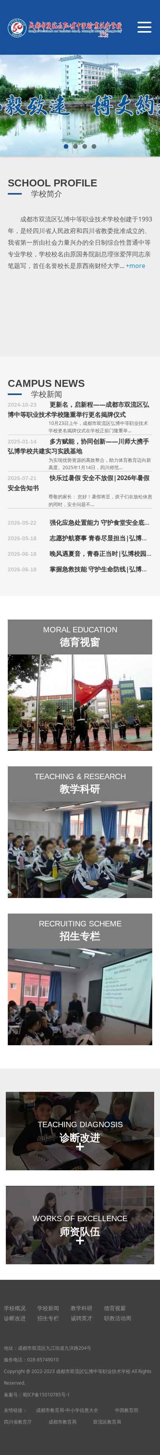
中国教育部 (126, 1410)
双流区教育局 (107, 1421)
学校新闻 (46, 394)
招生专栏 (48, 1318)
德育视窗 (115, 1308)
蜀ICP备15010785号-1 (46, 1394)
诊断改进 (15, 1318)
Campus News (46, 383)
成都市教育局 (63, 1421)
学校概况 (15, 1308)
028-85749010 (43, 1359)
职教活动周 (117, 1318)
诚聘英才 (81, 1318)
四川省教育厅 (18, 1421)
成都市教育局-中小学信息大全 (67, 1410)
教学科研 (81, 1308)
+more (135, 265)
